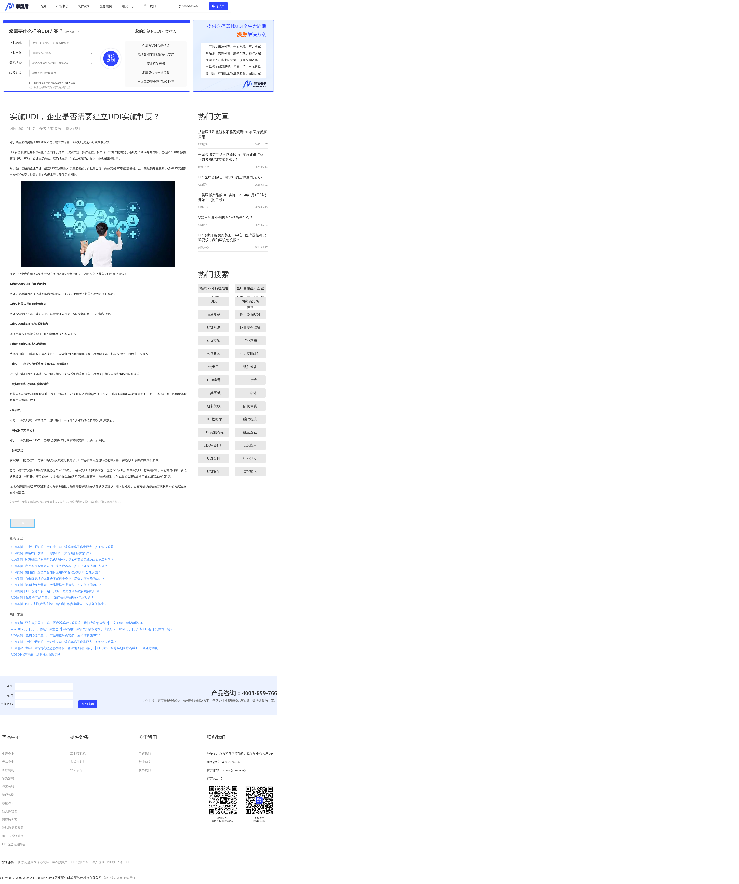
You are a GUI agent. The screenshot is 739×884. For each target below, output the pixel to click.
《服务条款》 (71, 82)
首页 (43, 6)
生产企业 (8, 753)
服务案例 (106, 6)
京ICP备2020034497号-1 (119, 877)
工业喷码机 (78, 753)
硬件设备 (84, 6)
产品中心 (62, 6)
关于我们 (150, 6)
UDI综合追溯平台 (14, 844)
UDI (128, 862)
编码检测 (8, 794)
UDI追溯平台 (80, 862)
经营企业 (8, 762)
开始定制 (111, 58)
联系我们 (145, 770)
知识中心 (128, 6)
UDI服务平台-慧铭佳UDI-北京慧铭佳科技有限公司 (16, 6)
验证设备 (76, 770)
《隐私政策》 (57, 82)
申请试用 (218, 6)
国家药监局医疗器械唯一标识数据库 (42, 862)
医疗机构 (8, 770)
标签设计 (8, 803)
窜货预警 (8, 778)
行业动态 (145, 762)
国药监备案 (9, 819)
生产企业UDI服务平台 (107, 862)
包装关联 (8, 786)
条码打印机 (78, 762)
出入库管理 (9, 811)
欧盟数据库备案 (12, 827)
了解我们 (145, 753)
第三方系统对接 (12, 836)
